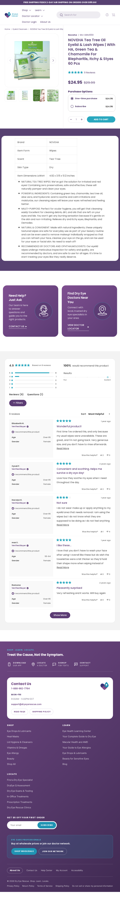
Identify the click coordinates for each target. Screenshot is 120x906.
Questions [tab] (35, 395)
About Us (45, 22)
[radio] (91, 99)
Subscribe (47, 825)
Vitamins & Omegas (17, 747)
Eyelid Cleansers (20, 29)
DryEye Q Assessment (18, 785)
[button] (113, 15)
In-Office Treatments (18, 796)
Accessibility (77, 870)
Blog (64, 764)
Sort (84, 414)
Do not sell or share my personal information (92, 886)
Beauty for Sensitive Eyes (75, 758)
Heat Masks (13, 736)
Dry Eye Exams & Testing (20, 791)
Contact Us (31, 870)
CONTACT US (16, 326)
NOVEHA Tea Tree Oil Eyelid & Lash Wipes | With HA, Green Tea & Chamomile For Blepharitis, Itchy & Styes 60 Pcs (47, 29)
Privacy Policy (13, 886)
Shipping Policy (41, 711)
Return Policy (28, 886)
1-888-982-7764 (20, 688)
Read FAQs (19, 711)
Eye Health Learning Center (76, 731)
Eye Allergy (13, 753)
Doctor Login (29, 22)
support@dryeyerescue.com (26, 704)
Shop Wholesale (24, 851)
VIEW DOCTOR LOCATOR (76, 326)
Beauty (10, 758)
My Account (61, 870)
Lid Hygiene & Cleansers (19, 742)
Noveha (72, 34)
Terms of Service (45, 886)
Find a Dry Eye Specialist (20, 779)
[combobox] (78, 14)
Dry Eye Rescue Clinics (19, 807)
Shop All (11, 764)
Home (7, 29)
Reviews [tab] (16, 395)
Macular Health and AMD (75, 742)
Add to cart (101, 119)
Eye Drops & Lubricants (19, 731)
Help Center (46, 870)
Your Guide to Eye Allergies (76, 747)
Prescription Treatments (19, 802)
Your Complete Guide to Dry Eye (79, 736)
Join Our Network (52, 851)
